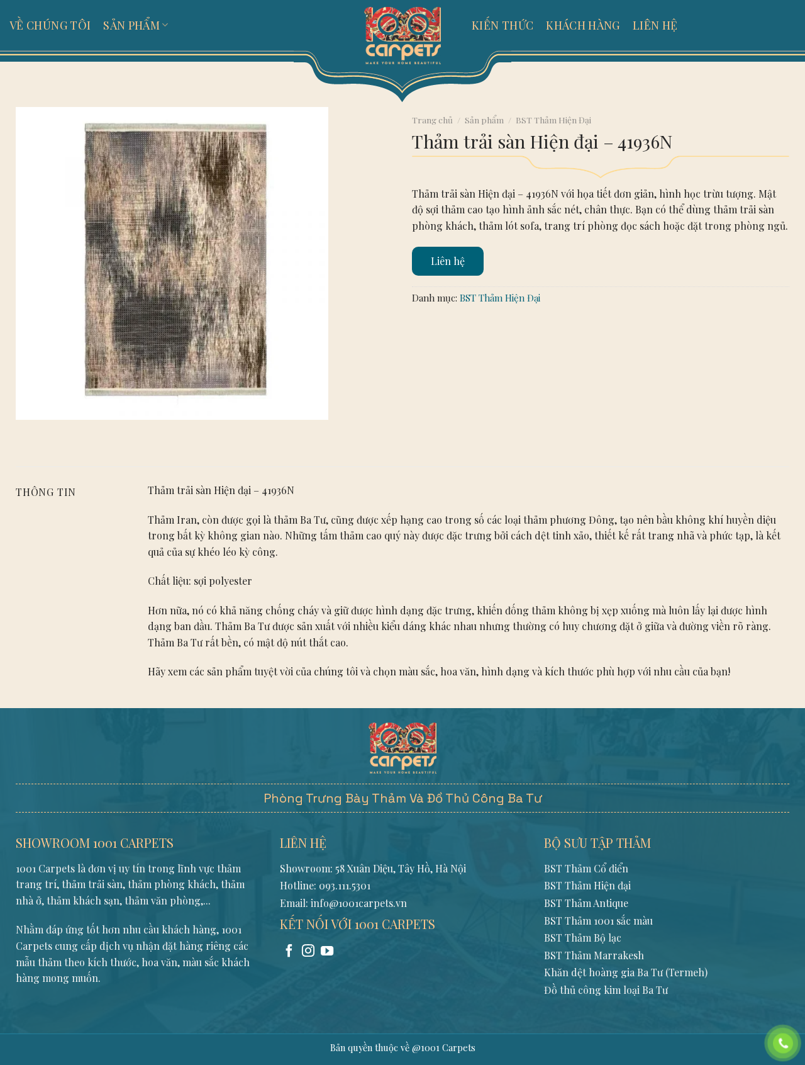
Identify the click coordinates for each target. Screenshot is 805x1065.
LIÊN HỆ (655, 25)
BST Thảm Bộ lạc (582, 937)
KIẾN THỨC (502, 25)
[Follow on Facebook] (289, 952)
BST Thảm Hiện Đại (553, 119)
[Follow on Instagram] (308, 952)
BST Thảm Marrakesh (594, 955)
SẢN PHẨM (131, 25)
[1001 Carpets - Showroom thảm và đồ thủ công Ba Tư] (402, 34)
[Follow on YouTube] (327, 952)
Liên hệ (448, 261)
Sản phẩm (484, 119)
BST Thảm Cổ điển (586, 868)
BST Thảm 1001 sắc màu (598, 920)
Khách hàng (583, 25)
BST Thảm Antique (586, 903)
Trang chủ (432, 119)
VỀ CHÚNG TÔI (50, 25)
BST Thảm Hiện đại (587, 885)
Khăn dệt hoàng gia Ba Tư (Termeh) (626, 972)
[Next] (62, 432)
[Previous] (28, 432)
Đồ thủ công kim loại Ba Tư (606, 989)
